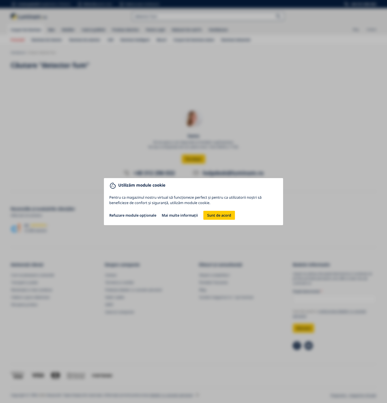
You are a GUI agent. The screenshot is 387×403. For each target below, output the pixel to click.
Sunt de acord (219, 215)
